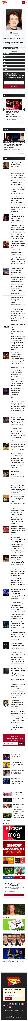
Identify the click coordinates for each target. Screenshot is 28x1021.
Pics (6, 56)
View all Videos (6, 820)
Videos (7, 53)
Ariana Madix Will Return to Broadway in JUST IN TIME (13, 916)
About (12, 1010)
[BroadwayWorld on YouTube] (10, 1007)
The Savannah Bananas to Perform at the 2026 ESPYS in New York (18, 446)
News (6, 60)
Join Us (21, 1010)
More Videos (21, 153)
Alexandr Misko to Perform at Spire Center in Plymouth (18, 645)
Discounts (20, 877)
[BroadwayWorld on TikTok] (19, 1004)
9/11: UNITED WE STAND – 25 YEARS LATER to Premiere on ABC (18, 270)
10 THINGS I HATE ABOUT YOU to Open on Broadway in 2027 (14, 931)
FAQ (6, 69)
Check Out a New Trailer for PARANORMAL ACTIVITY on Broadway (19, 800)
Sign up (14, 895)
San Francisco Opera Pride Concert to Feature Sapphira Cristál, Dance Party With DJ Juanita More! (17, 559)
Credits (7, 63)
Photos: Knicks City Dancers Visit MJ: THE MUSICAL (17, 473)
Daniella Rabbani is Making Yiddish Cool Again (18, 794)
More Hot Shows (8, 877)
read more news (14, 51)
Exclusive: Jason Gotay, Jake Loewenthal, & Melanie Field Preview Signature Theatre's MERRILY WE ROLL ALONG (18, 808)
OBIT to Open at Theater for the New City (13, 38)
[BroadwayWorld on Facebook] (10, 1004)
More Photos (21, 123)
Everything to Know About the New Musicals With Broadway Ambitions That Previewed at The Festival (13, 961)
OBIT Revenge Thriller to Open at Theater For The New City (13, 43)
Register (15, 2)
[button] (23, 2)
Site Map (20, 1012)
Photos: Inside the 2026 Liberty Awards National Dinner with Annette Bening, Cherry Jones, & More (18, 593)
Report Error (14, 1013)
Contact (16, 1010)
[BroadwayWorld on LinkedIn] (16, 1004)
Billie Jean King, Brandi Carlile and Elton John (12, 113)
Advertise (7, 1010)
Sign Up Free (14, 86)
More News (21, 733)
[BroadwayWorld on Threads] (22, 1004)
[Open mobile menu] (26, 2)
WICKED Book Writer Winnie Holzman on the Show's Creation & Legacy (19, 815)
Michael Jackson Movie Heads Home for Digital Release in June (18, 623)
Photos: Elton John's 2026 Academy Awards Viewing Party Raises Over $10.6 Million (13, 118)
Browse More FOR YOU (13, 788)
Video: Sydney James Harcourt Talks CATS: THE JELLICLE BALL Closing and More (14, 48)
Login (19, 2)
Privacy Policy (18, 1017)
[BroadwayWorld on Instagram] (13, 1004)
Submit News (9, 1012)
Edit (6, 66)
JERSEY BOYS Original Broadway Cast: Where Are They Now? (13, 946)
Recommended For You (8, 750)
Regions (15, 1012)
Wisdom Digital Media (18, 1016)
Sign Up (21, 743)
